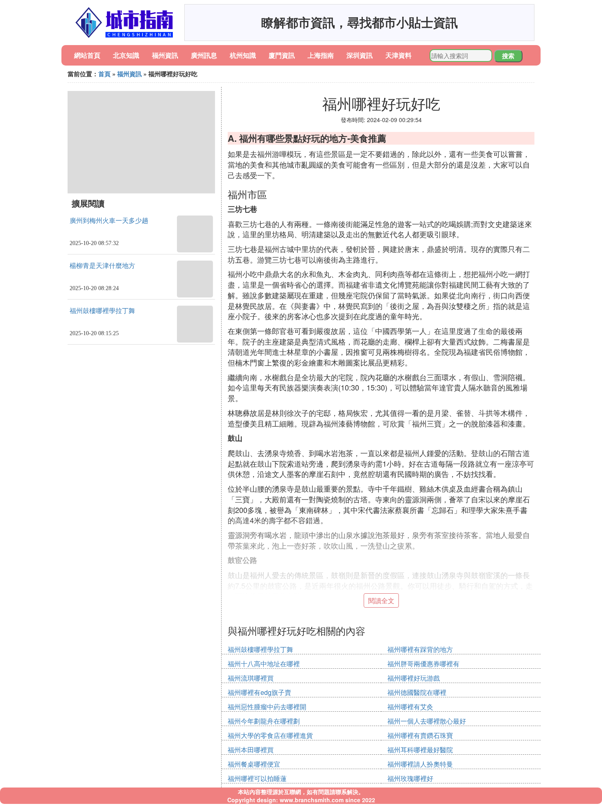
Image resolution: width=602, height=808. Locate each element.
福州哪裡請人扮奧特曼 (420, 764)
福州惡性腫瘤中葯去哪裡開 (267, 706)
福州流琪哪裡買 (251, 678)
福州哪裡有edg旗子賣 (259, 692)
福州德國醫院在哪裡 (416, 692)
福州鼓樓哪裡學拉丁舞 (102, 310)
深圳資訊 (359, 55)
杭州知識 (243, 55)
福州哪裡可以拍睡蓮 (257, 778)
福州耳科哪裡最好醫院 (420, 749)
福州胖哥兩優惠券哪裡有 (423, 663)
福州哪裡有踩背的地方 (420, 649)
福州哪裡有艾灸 (410, 706)
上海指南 (321, 55)
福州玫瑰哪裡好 (410, 778)
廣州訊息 (204, 55)
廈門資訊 (282, 55)
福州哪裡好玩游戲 (413, 678)
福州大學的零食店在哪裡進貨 (270, 735)
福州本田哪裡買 (251, 749)
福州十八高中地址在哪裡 (264, 663)
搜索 (508, 55)
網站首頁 (87, 55)
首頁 (104, 73)
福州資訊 (165, 55)
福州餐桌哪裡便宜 (254, 764)
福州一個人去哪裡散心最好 (426, 721)
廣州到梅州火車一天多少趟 (109, 220)
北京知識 (126, 55)
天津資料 (398, 55)
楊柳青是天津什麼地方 (102, 265)
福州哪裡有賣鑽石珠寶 (420, 735)
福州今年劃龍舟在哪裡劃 (264, 721)
